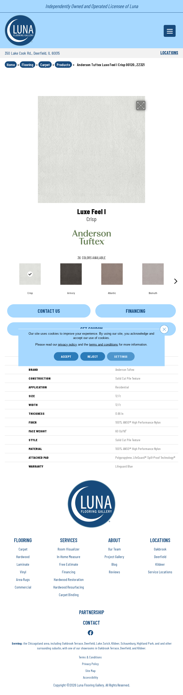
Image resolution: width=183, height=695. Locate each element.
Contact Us (49, 311)
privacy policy (67, 344)
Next (175, 273)
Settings (120, 356)
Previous (7, 273)
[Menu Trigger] (170, 31)
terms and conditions (103, 344)
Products (63, 64)
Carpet (45, 64)
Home (11, 64)
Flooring (27, 64)
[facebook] (90, 633)
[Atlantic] (112, 274)
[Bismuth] (152, 274)
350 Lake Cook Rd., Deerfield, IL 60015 (32, 53)
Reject (92, 356)
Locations (169, 52)
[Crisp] (30, 274)
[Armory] (71, 274)
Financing (135, 311)
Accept (66, 356)
